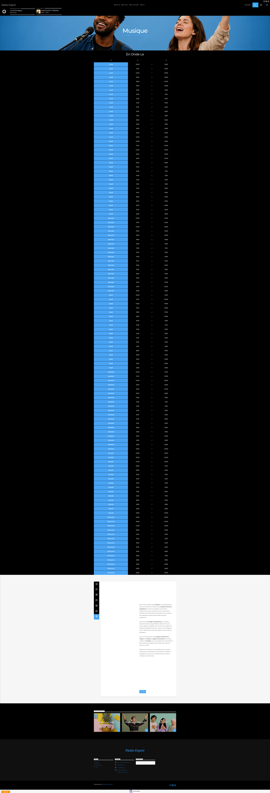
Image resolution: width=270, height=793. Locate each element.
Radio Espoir (9, 4)
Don (143, 4)
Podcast (125, 4)
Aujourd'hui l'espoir (107, 784)
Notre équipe (135, 4)
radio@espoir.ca (121, 767)
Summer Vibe (107, 722)
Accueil (118, 4)
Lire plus (142, 691)
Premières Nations (135, 722)
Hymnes (163, 722)
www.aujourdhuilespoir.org (124, 762)
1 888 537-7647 (120, 765)
